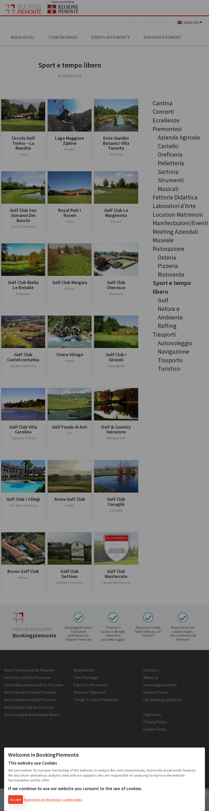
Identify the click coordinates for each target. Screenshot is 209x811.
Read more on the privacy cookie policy (53, 799)
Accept (15, 799)
